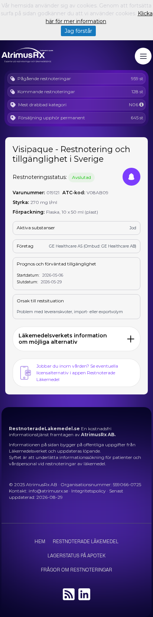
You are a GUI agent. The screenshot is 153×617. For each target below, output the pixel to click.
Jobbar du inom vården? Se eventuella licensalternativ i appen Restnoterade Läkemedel (77, 372)
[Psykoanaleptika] (141, 104)
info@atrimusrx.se (48, 491)
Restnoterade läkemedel (85, 541)
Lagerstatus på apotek (76, 556)
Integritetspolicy (88, 491)
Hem (40, 541)
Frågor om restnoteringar (76, 570)
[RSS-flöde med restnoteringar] (69, 598)
